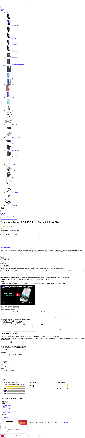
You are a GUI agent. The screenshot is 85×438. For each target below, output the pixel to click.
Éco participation (6, 412)
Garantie (2, 9)
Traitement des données (64, 422)
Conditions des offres (7, 405)
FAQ (4, 416)
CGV (4, 407)
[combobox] (6, 211)
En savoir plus (3, 263)
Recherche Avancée (4, 212)
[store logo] (13, 8)
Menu (1, 10)
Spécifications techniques (5, 247)
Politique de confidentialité (8, 411)
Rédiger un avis (16, 226)
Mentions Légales (6, 410)
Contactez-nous (6, 417)
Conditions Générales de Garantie (9, 408)
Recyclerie (5, 406)
